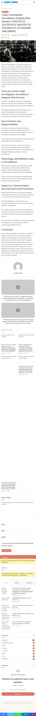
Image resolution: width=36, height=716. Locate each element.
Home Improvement (7, 642)
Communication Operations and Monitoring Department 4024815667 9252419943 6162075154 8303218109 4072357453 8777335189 (8, 486)
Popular (6, 583)
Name (3, 524)
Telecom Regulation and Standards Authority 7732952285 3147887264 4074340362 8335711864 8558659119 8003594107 (25, 348)
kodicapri (9, 8)
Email (3, 530)
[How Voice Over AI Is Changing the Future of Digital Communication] (6, 625)
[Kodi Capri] (11, 2)
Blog (3, 653)
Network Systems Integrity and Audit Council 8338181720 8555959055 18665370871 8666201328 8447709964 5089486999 (8, 348)
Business (4, 648)
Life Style (4, 651)
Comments (29, 583)
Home (4, 8)
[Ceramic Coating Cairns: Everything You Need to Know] (6, 616)
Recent (17, 583)
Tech (3, 645)
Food (3, 656)
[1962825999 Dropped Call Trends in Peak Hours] (6, 600)
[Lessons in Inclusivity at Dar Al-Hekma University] (6, 608)
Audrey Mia (6, 35)
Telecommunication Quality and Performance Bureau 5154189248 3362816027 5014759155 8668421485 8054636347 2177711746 (26, 369)
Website (3, 537)
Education (5, 659)
